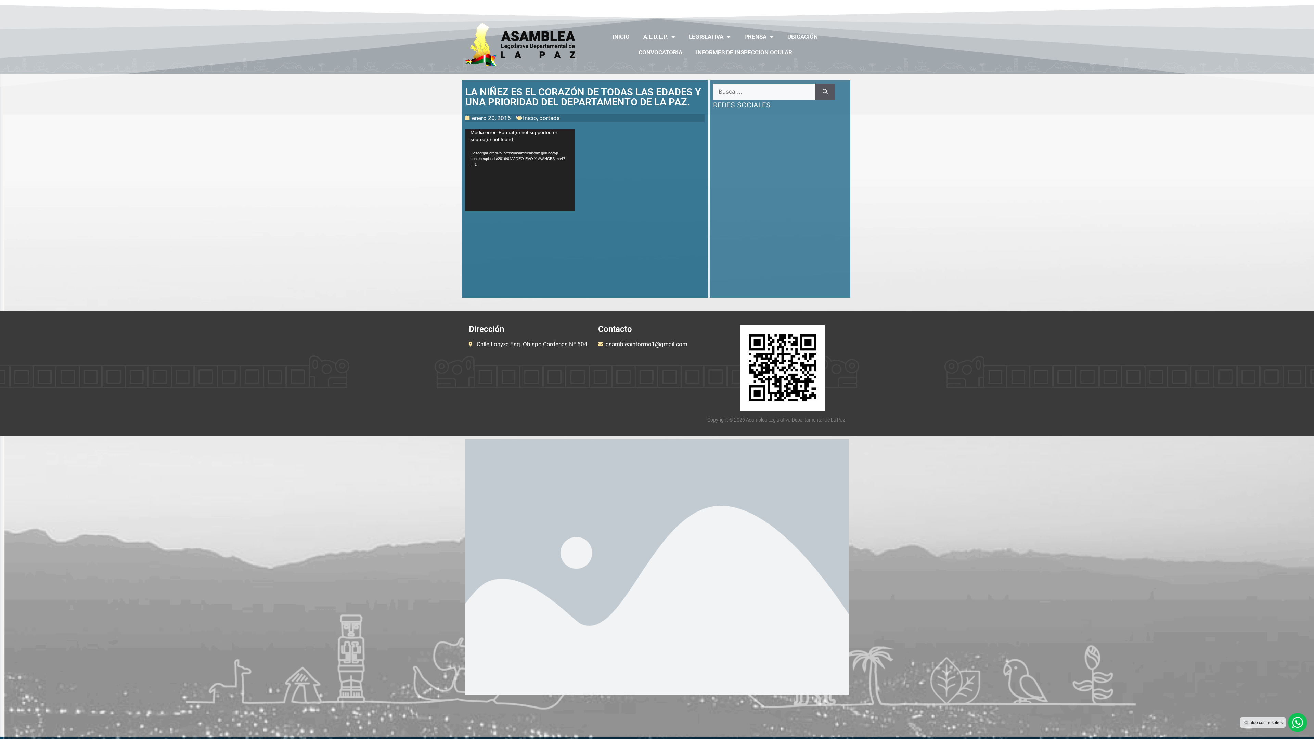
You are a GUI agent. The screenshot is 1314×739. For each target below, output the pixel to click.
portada (549, 118)
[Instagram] (828, 7)
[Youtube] (815, 7)
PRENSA (755, 36)
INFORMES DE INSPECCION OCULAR (744, 52)
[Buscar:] (764, 92)
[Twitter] (802, 7)
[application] (520, 170)
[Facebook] (789, 7)
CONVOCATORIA (660, 52)
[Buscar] (825, 92)
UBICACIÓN (802, 36)
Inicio (621, 36)
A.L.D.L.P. (655, 36)
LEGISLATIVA (706, 36)
